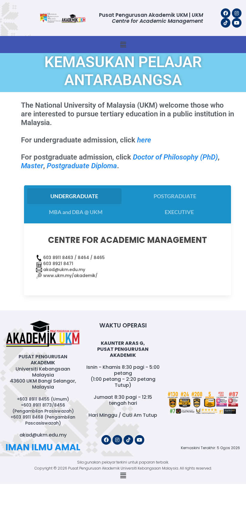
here (144, 140)
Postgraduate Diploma (82, 166)
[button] (123, 44)
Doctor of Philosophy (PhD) (175, 157)
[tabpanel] (127, 259)
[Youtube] (237, 23)
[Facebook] (225, 13)
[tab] (74, 196)
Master (32, 166)
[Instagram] (237, 13)
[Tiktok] (225, 23)
